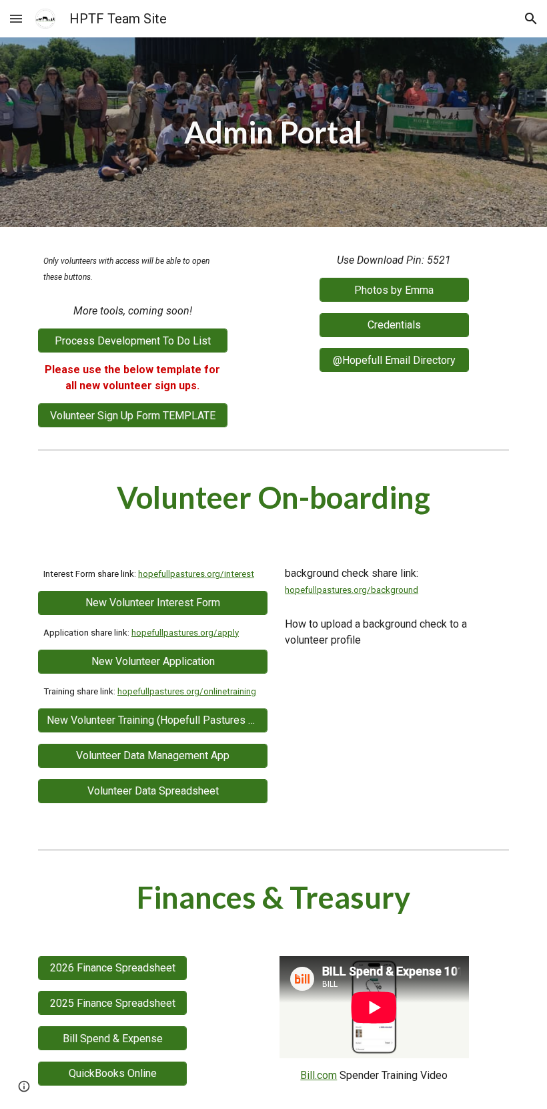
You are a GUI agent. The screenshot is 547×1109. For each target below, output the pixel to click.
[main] (274, 132)
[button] (16, 18)
